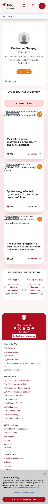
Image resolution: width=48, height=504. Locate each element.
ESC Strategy (10, 348)
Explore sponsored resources (12, 290)
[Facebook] (24, 329)
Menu (11, 16)
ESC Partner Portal (12, 411)
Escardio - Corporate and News (17, 380)
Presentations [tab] (24, 103)
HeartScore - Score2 (13, 403)
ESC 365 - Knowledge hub (15, 384)
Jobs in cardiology (11, 414)
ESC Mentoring (10, 399)
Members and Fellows (13, 458)
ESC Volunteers (10, 407)
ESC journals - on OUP (13, 395)
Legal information (11, 359)
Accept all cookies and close (25, 499)
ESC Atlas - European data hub (17, 392)
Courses (7, 448)
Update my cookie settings (24, 492)
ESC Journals (9, 436)
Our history (8, 356)
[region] (24, 487)
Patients (7, 466)
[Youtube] (33, 328)
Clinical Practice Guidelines (15, 429)
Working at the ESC (12, 370)
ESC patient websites (13, 418)
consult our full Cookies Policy (27, 488)
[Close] (45, 473)
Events (7, 440)
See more (32, 154)
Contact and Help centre (24, 336)
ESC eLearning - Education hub (17, 388)
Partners (7, 470)
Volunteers (8, 462)
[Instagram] (15, 329)
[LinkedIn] (28, 329)
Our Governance (11, 352)
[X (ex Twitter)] (19, 329)
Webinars (8, 444)
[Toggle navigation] (42, 6)
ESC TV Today (10, 432)
